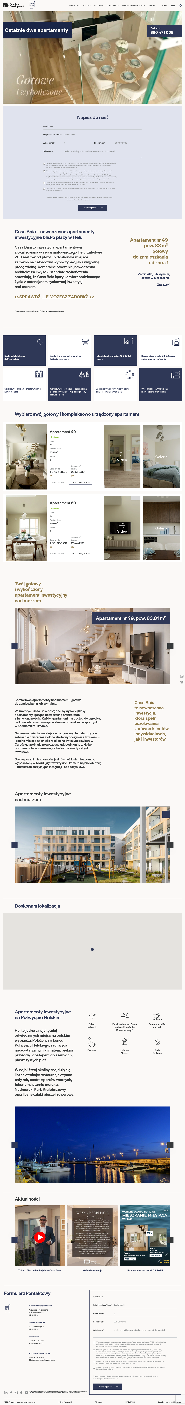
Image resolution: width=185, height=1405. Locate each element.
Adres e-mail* (49, 143)
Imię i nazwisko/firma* (52, 134)
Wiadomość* (48, 151)
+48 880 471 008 (36, 1340)
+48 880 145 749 (36, 1357)
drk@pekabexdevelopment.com (42, 1360)
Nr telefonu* (99, 143)
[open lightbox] (40, 1235)
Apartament (48, 126)
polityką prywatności (71, 165)
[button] (167, 5)
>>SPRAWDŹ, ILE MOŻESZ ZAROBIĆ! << (54, 296)
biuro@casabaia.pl (36, 1343)
